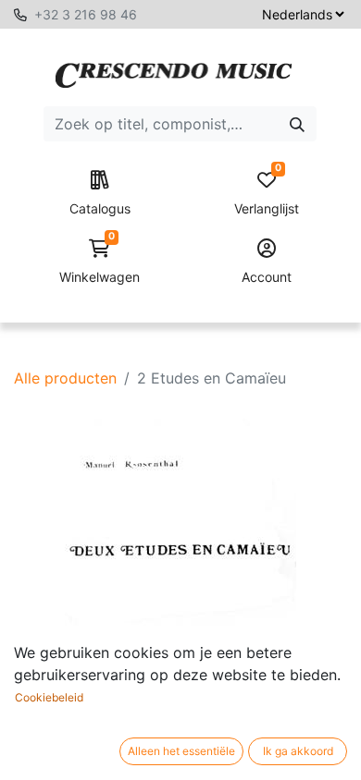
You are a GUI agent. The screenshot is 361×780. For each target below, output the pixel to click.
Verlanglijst (266, 193)
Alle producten (65, 378)
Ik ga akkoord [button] (298, 751)
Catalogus (100, 208)
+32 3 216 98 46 (85, 14)
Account (267, 277)
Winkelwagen (99, 262)
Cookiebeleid (49, 697)
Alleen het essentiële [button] (181, 751)
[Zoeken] (297, 123)
